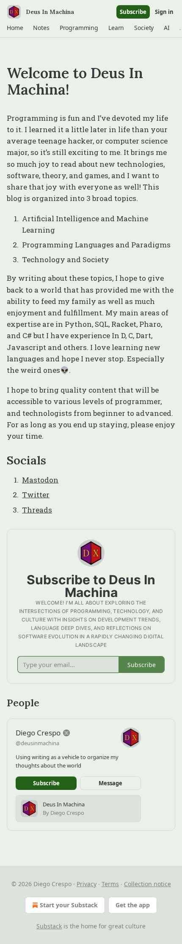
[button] (15, 28)
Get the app (133, 905)
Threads (37, 510)
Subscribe (133, 12)
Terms (110, 884)
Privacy (87, 884)
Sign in (164, 12)
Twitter (36, 494)
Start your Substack (69, 905)
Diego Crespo (38, 733)
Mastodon (40, 480)
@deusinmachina (37, 743)
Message (110, 783)
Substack (49, 926)
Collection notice (147, 884)
